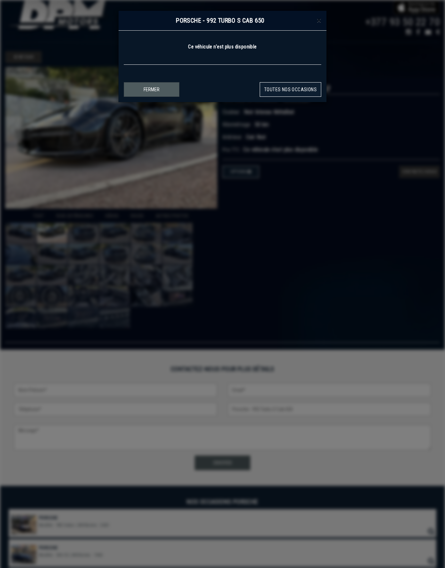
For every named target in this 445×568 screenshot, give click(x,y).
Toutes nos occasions (290, 89)
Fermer (152, 89)
